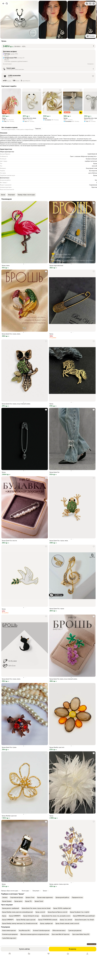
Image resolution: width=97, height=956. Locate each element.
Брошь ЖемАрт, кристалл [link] (57, 747)
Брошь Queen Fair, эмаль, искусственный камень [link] (63, 679)
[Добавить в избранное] (90, 3)
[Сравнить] (87, 3)
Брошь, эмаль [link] (5, 265)
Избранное (48, 953)
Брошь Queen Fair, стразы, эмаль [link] (11, 334)
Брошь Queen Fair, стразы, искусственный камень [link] (16, 404)
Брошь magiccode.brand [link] (56, 265)
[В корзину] (19, 112)
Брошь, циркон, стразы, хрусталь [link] (59, 884)
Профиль (87, 953)
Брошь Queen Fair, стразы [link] (57, 608)
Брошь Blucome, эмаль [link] (29, 118)
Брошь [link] (4, 118)
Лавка (29, 953)
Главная (9, 953)
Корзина (68, 953)
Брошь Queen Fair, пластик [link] (9, 540)
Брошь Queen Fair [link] (54, 472)
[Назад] (3, 3)
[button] (48, 46)
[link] (4, 897)
